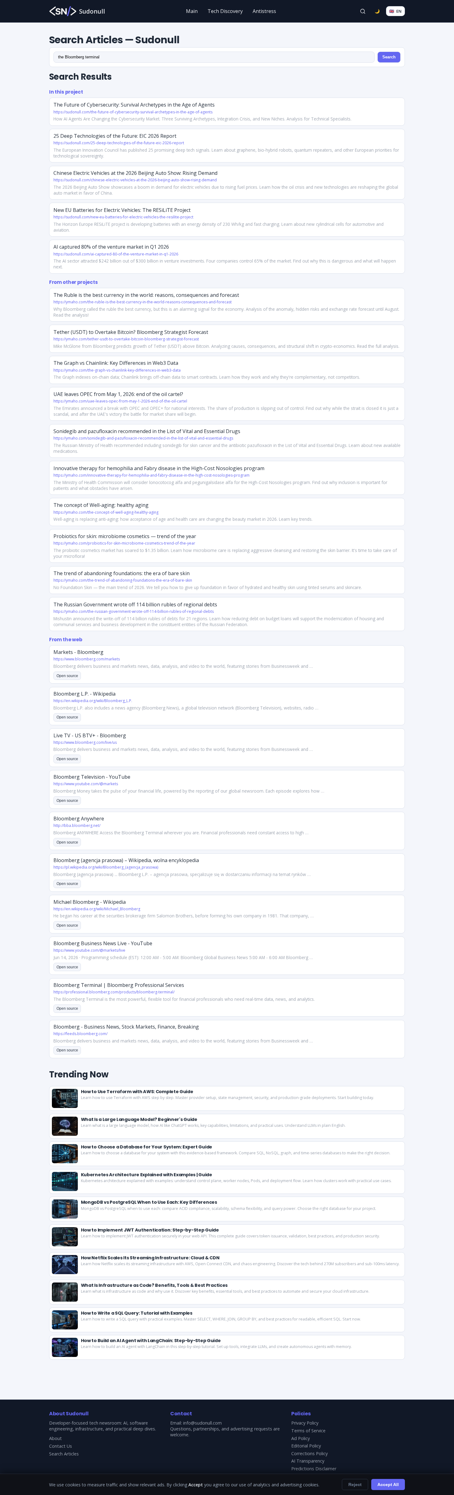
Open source (67, 676)
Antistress (264, 11)
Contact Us (60, 1446)
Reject (355, 1484)
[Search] (362, 11)
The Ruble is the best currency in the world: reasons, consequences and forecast (146, 295)
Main (192, 11)
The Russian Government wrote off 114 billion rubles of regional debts (135, 604)
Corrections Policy (309, 1453)
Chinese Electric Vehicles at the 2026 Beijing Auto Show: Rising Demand (135, 173)
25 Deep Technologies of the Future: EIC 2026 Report (114, 136)
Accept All (388, 1484)
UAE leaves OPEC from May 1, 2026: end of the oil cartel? (118, 394)
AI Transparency (307, 1461)
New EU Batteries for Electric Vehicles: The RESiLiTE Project (122, 210)
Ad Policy (300, 1438)
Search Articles (64, 1454)
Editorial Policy (306, 1446)
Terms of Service (308, 1431)
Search (389, 57)
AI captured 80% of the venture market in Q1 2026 (111, 246)
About (55, 1438)
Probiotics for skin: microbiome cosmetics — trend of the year (124, 536)
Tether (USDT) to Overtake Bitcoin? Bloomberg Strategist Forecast (130, 332)
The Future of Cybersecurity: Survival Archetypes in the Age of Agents (134, 104)
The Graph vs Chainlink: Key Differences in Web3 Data (115, 363)
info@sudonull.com (202, 1423)
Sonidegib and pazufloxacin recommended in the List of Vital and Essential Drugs (146, 431)
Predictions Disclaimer (313, 1469)
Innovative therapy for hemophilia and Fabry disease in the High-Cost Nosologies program (158, 468)
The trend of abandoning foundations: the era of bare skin (121, 573)
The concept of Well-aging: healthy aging (101, 505)
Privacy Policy (304, 1423)
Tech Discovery (225, 11)
